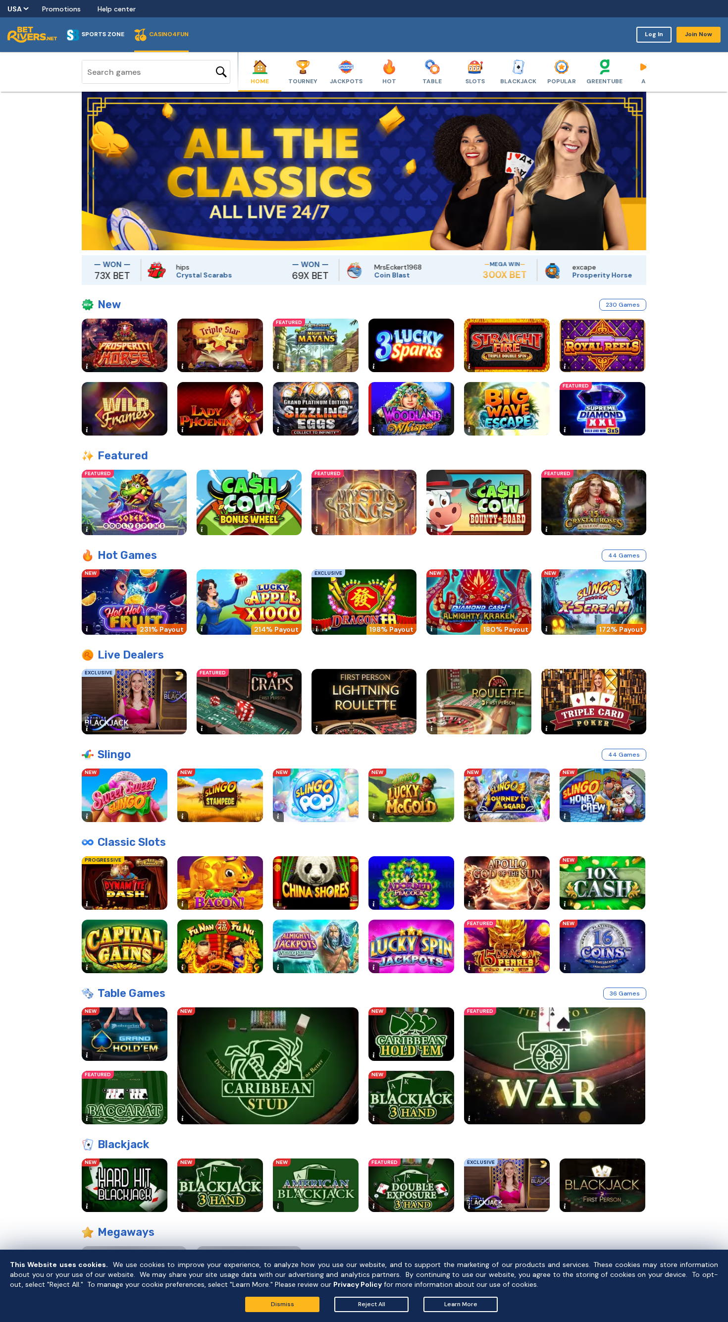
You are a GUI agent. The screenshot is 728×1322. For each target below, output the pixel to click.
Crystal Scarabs (162, 275)
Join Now (698, 34)
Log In (654, 34)
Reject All (371, 1304)
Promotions (61, 8)
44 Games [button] (624, 555)
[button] (89, 171)
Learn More (460, 1304)
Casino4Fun (169, 34)
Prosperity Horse (560, 275)
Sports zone (103, 34)
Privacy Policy (357, 1284)
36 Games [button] (625, 993)
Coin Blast (350, 275)
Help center (117, 8)
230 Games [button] (623, 305)
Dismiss (282, 1304)
